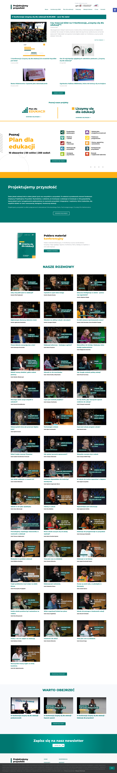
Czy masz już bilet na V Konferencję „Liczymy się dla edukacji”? (77, 24)
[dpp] (34, 69)
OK (112, 768)
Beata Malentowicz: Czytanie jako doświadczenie (29, 83)
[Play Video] (25, 282)
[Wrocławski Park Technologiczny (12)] (83, 44)
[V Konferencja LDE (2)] (34, 44)
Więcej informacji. (80, 770)
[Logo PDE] (33, 108)
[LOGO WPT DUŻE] (83, 5)
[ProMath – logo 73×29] (96, 5)
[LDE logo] (83, 108)
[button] (115, 10)
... (61, 36)
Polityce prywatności (69, 770)
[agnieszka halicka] (83, 69)
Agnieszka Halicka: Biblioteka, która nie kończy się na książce (83, 83)
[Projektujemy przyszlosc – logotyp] (19, 5)
